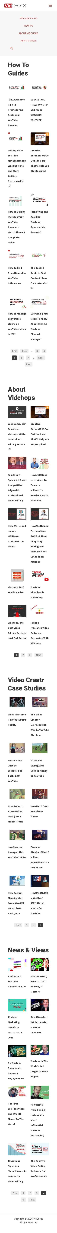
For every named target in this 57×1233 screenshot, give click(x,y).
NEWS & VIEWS (28, 40)
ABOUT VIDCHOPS (28, 33)
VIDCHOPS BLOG (28, 18)
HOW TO (28, 25)
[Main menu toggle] (50, 5)
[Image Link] (17, 87)
